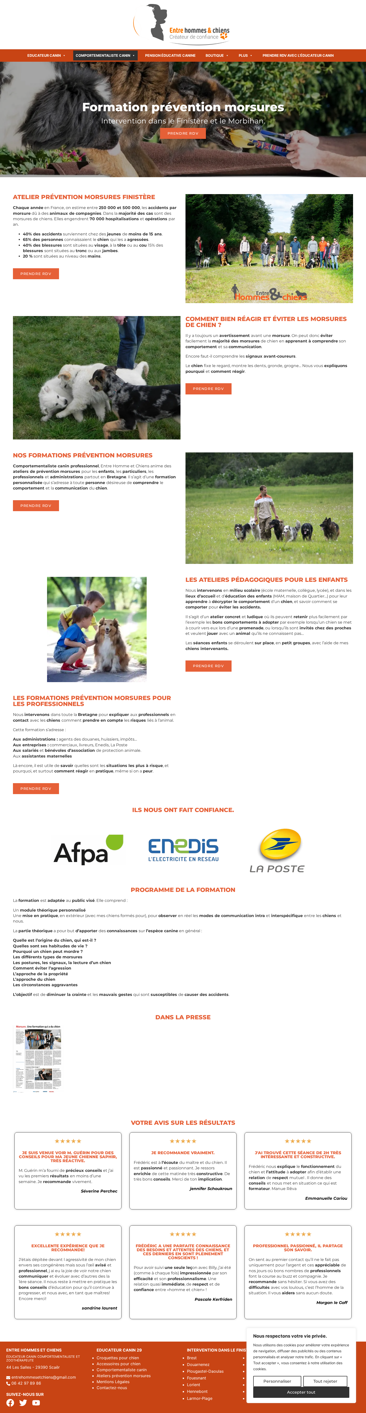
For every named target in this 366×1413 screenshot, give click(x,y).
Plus (243, 55)
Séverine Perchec (99, 1191)
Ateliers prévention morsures (124, 1375)
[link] (331, 1302)
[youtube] (36, 1402)
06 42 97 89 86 (26, 1383)
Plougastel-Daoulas (205, 1371)
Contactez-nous (112, 1387)
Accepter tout (301, 1392)
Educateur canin (44, 55)
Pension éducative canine (170, 55)
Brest (192, 1357)
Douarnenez (198, 1364)
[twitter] (23, 1402)
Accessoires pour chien (118, 1363)
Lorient (193, 1384)
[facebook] (10, 1402)
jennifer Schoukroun (211, 1188)
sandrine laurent (99, 1308)
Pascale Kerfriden (213, 1299)
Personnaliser (277, 1381)
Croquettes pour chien (118, 1357)
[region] (301, 1365)
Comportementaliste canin (103, 55)
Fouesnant (196, 1377)
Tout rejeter (325, 1381)
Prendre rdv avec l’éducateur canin (298, 55)
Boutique (215, 55)
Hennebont (197, 1391)
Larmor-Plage (199, 1398)
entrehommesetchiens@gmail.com (43, 1377)
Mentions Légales (113, 1381)
